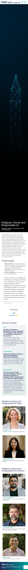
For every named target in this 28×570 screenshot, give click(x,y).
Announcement (7, 351)
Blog (4, 327)
